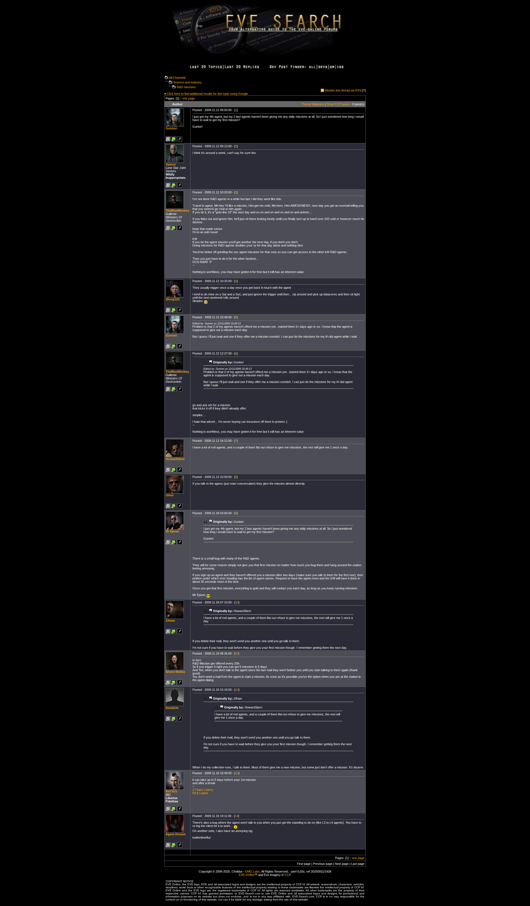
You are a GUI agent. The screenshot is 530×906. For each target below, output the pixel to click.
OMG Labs (252, 871)
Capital (203, 793)
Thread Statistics (312, 104)
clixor (170, 495)
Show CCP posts (338, 104)
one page (188, 98)
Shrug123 (172, 299)
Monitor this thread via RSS (343, 90)
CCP (288, 874)
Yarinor (171, 164)
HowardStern (175, 459)
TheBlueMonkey (177, 210)
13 (237, 773)
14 (236, 816)
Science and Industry (187, 82)
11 (236, 653)
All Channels (177, 77)
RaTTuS (171, 791)
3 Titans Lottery (202, 789)
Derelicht (172, 708)
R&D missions (186, 87)
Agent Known (176, 834)
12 (237, 689)
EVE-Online (246, 874)
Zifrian (170, 620)
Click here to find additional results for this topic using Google (207, 93)
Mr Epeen (172, 531)
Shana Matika (175, 671)
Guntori (171, 128)
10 (237, 602)
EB (194, 793)
